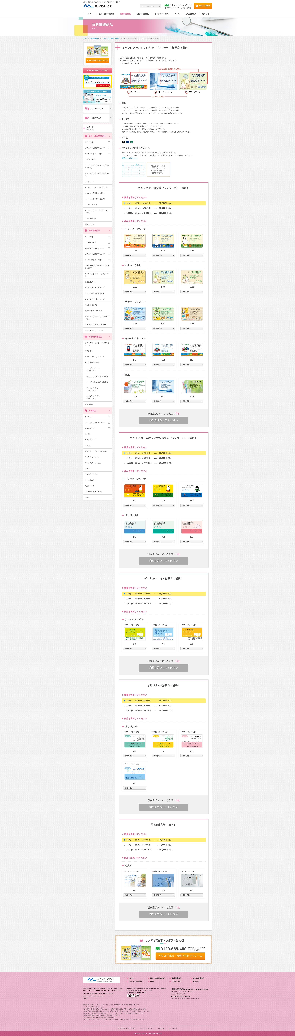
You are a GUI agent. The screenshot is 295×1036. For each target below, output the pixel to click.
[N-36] (134, 277)
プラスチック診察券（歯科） (95, 254)
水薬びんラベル (90, 159)
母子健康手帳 (89, 351)
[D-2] (163, 491)
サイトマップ (173, 1028)
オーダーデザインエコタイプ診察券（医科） (97, 166)
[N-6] (191, 350)
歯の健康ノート (90, 282)
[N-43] (163, 314)
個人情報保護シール (92, 362)
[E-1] (134, 741)
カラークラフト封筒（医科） (95, 199)
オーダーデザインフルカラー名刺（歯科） (97, 318)
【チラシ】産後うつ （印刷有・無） (96, 369)
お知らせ (205, 14)
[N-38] (191, 277)
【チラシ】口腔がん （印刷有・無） (96, 397)
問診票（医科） (90, 224)
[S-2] (163, 634)
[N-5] (163, 350)
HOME (89, 14)
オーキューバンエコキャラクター (97, 187)
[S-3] (191, 634)
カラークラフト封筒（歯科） (95, 299)
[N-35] (191, 241)
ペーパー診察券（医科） (94, 154)
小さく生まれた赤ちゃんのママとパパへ (97, 344)
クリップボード (90, 440)
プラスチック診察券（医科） (95, 148)
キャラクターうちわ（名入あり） (97, 451)
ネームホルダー (90, 480)
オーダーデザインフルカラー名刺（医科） (97, 211)
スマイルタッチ (90, 218)
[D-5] (163, 527)
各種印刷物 (89, 404)
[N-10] (134, 387)
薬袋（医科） (89, 142)
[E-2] (163, 741)
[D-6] (191, 527)
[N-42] (134, 314)
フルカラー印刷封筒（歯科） (95, 293)
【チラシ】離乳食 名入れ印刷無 (96, 376)
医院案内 (88, 497)
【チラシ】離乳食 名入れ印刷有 (96, 382)
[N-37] (163, 277)
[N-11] (163, 387)
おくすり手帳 (89, 182)
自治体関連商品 (143, 14)
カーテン (88, 434)
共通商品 (92, 411)
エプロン (88, 445)
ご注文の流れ (191, 14)
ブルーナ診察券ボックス (94, 491)
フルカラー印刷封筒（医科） (95, 193)
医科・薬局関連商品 (106, 14)
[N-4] (134, 350)
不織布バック (89, 486)
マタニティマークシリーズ (94, 357)
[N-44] (191, 314)
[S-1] (134, 634)
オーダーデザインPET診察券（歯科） (97, 275)
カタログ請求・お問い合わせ (97, 60)
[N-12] (191, 387)
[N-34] (163, 241)
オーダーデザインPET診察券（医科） (97, 174)
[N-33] (134, 241)
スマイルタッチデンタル (94, 330)
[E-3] (191, 741)
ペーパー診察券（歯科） (94, 260)
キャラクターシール (92, 457)
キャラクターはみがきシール (95, 288)
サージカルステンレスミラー (95, 325)
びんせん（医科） (91, 205)
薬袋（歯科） (89, 237)
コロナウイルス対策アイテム (95, 422)
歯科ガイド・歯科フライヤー (95, 248)
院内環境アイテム (91, 474)
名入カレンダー (90, 428)
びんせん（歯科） (91, 305)
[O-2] (163, 880)
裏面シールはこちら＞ (130, 158)
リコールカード (90, 242)
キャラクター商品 (161, 14)
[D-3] (191, 491)
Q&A (177, 14)
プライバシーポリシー (146, 1028)
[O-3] (191, 880)
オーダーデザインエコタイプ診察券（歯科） (97, 267)
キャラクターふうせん (93, 463)
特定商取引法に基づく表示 (126, 1028)
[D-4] (134, 527)
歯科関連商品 (125, 14)
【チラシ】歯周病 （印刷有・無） (96, 389)
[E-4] (134, 773)
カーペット (89, 417)
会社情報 (161, 1028)
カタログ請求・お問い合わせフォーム (180, 955)
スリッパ (88, 468)
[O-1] (134, 880)
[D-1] (134, 491)
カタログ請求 (204, 6)
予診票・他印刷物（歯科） (94, 311)
